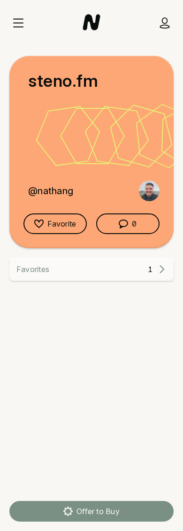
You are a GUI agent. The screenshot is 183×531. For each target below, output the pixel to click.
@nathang (50, 191)
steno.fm (63, 80)
